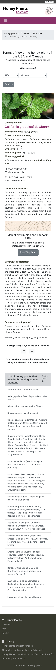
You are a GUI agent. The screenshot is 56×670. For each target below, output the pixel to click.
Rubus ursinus (31, 131)
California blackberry (16, 139)
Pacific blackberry (13, 145)
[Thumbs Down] (23, 351)
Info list (5, 633)
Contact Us (49, 2)
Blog (4, 628)
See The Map (28, 252)
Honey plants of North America (17, 645)
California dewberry (40, 139)
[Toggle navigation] (5, 20)
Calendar (6, 624)
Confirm (9, 84)
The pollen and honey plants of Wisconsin (22, 650)
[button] (6, 106)
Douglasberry (44, 142)
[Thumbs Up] (32, 351)
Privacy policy (35, 665)
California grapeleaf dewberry (20, 142)
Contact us (19, 665)
